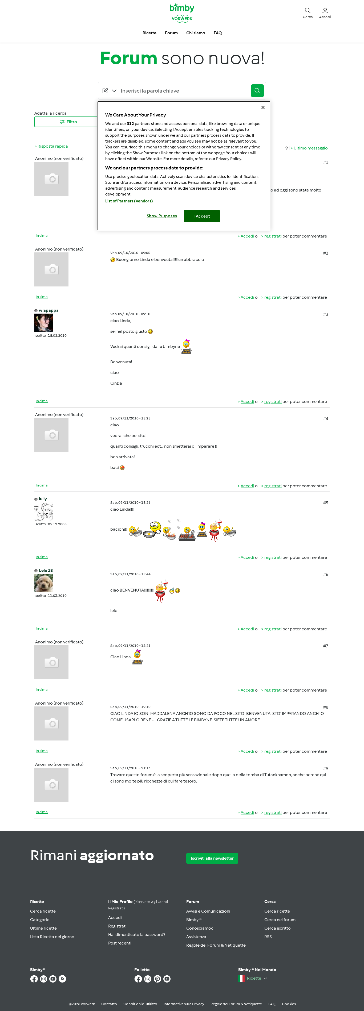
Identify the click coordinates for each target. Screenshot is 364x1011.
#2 (325, 253)
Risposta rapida (53, 146)
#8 (325, 707)
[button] (308, 13)
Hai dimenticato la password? (136, 934)
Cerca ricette (43, 911)
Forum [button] (171, 32)
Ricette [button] (149, 32)
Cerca (270, 901)
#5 (325, 502)
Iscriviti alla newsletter (212, 858)
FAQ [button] (218, 32)
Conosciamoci (200, 928)
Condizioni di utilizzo (140, 1004)
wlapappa (49, 310)
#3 (325, 314)
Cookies (289, 1004)
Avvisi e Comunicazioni (208, 911)
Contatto (109, 1004)
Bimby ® (194, 919)
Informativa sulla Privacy (184, 1004)
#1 (325, 162)
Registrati (117, 926)
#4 (325, 418)
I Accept (201, 216)
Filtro (72, 121)
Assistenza (196, 936)
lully (43, 498)
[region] (183, 166)
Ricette (37, 901)
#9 (325, 768)
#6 (325, 574)
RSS (268, 936)
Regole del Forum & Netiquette (216, 945)
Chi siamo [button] (195, 32)
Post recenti (119, 943)
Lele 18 (46, 570)
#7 (325, 645)
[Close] (263, 107)
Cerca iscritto (277, 928)
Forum (192, 901)
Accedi (247, 236)
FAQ (272, 1004)
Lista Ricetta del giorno (52, 936)
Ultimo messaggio (311, 148)
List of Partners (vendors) (129, 201)
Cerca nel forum (280, 919)
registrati (273, 236)
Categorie (39, 919)
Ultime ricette (43, 928)
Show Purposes (162, 216)
